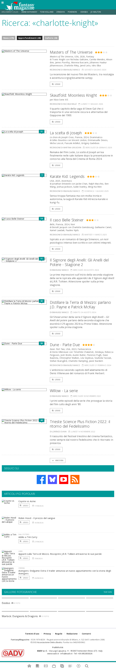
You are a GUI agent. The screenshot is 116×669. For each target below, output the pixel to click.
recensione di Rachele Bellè (63, 104)
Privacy (47, 633)
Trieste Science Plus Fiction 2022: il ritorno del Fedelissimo (80, 424)
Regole (58, 633)
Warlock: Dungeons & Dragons (20, 616)
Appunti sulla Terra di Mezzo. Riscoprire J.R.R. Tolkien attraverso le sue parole (60, 553)
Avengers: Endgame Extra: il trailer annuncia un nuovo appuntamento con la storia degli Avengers (64, 572)
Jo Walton (96, 12)
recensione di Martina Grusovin (65, 147)
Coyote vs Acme (27, 501)
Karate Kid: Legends (67, 176)
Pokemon (72, 12)
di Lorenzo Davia (58, 431)
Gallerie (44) (51, 38)
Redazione (72, 633)
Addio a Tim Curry (27, 537)
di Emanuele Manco (59, 270)
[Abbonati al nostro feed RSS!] (75, 479)
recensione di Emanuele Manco (65, 69)
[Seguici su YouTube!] (64, 479)
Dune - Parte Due (65, 344)
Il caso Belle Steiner (67, 219)
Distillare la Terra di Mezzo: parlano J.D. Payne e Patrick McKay (80, 304)
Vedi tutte (108, 592)
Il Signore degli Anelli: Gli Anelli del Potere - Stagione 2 (79, 262)
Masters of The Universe (71, 52)
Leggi (57, 84)
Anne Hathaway (29, 12)
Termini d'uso (32, 633)
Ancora (59, 460)
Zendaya (60, 12)
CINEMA (21, 568)
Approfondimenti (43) (29, 38)
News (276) (8, 38)
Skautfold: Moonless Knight (73, 95)
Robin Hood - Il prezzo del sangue (36, 518)
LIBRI (20, 551)
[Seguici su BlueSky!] (52, 479)
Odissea (84, 12)
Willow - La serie (64, 390)
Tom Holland (46, 12)
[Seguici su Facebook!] (41, 479)
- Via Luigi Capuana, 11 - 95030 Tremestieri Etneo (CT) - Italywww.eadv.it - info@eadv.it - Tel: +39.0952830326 (70, 652)
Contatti (86, 633)
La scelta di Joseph (66, 132)
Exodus (6, 603)
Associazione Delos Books (49, 642)
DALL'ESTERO (23, 534)
